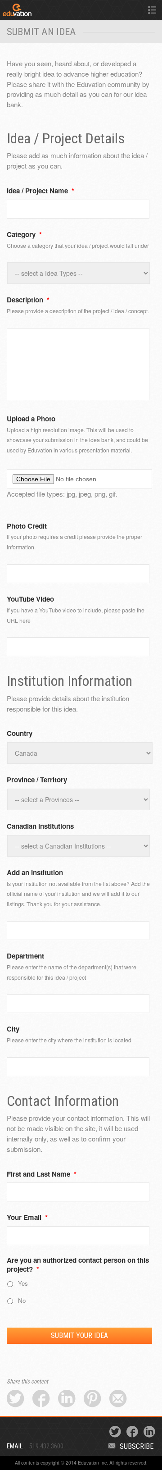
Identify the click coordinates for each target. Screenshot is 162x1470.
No (22, 1300)
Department (25, 956)
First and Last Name (41, 1174)
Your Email (27, 1217)
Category (24, 234)
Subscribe (136, 1446)
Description (28, 300)
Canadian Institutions (40, 826)
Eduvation (35, 12)
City (13, 1029)
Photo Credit (27, 526)
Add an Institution (35, 872)
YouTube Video (30, 599)
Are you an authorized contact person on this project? (78, 1265)
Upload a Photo (31, 419)
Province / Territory (37, 780)
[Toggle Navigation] (152, 10)
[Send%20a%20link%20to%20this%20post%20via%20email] (117, 1399)
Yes (23, 1283)
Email (14, 1446)
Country (19, 733)
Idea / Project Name (40, 191)
